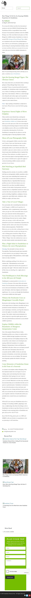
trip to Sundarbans (15, 73)
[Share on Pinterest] (29, 595)
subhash (7, 21)
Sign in (28, 8)
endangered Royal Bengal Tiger (16, 39)
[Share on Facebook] (25, 595)
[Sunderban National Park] (15, 3)
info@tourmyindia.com (10, 431)
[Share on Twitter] (27, 595)
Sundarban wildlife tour (11, 121)
